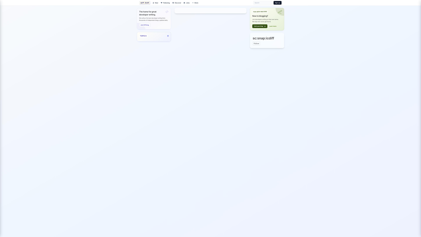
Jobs (188, 3)
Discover (178, 3)
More (196, 3)
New (156, 3)
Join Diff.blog (145, 25)
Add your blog (260, 26)
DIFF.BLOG (145, 3)
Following (166, 3)
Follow (256, 43)
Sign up (277, 3)
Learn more (272, 26)
